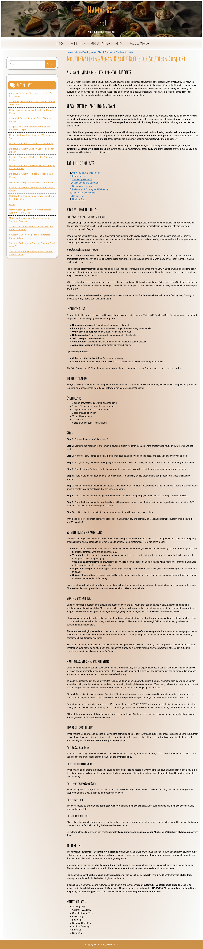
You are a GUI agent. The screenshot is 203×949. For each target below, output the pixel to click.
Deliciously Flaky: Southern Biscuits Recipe (31, 182)
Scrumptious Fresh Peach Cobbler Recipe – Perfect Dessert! (31, 228)
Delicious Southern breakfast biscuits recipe (31, 143)
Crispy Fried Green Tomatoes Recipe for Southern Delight (29, 128)
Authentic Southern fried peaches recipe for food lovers (31, 95)
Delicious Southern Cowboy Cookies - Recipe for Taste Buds (32, 167)
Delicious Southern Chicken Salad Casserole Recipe (31, 158)
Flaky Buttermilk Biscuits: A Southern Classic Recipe (32, 189)
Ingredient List (79, 176)
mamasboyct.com (103, 944)
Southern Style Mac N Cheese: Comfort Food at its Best (32, 245)
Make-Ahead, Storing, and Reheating (90, 189)
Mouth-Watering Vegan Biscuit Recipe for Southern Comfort (29, 219)
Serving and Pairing (82, 186)
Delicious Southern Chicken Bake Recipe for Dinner (31, 150)
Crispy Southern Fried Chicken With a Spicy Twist (31, 136)
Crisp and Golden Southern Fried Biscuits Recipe (30, 120)
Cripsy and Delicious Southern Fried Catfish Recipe (31, 111)
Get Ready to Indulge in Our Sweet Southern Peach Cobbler (31, 197)
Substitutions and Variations (86, 183)
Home (12, 204)
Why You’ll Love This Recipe (86, 173)
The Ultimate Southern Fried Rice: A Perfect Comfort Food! (31, 253)
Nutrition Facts (79, 199)
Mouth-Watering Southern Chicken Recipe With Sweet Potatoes (30, 211)
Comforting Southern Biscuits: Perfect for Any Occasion (32, 103)
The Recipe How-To (82, 179)
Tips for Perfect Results (83, 193)
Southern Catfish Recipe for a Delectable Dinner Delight (29, 236)
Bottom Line (78, 196)
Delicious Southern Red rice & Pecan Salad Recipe (31, 175)
